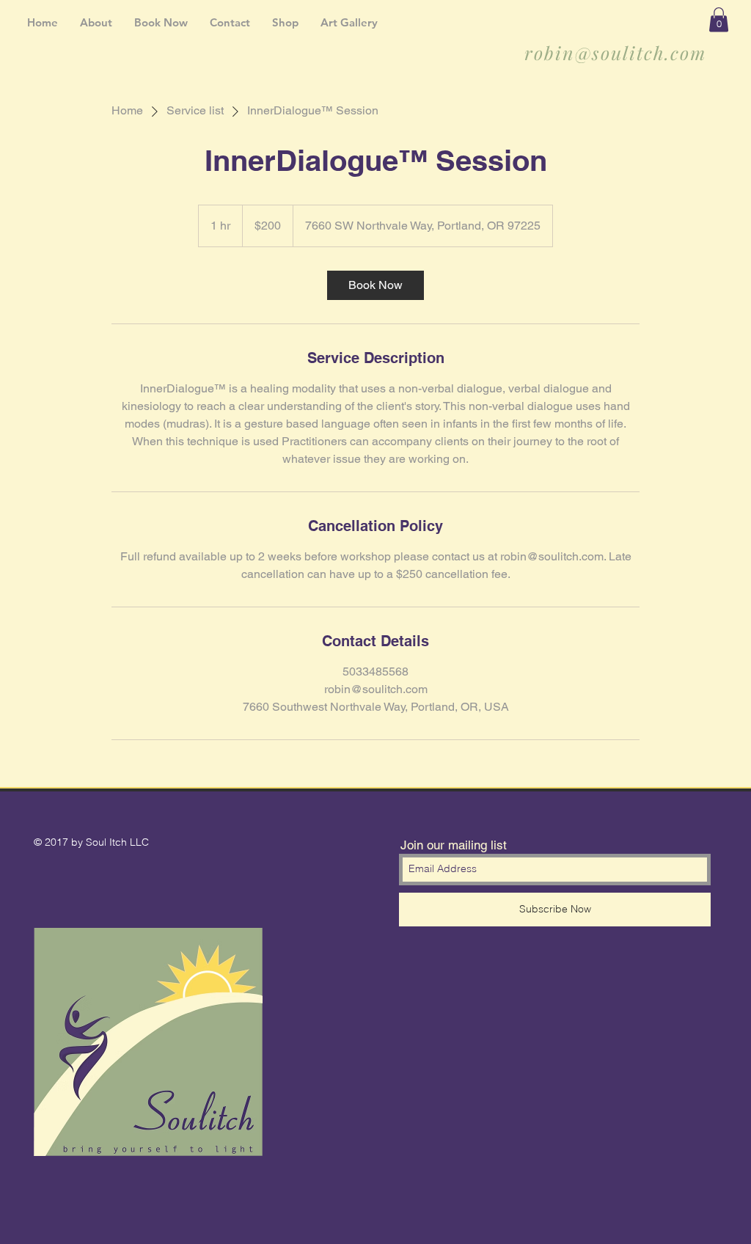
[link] (375, 285)
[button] (718, 19)
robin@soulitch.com (615, 52)
